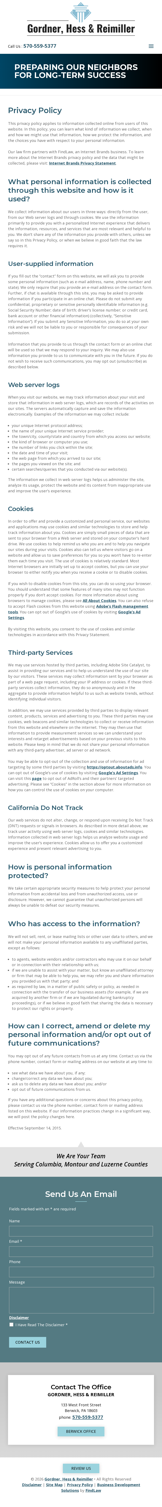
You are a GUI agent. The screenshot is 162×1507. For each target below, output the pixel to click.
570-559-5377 (39, 45)
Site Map (54, 1484)
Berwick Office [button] (81, 1431)
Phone (14, 1261)
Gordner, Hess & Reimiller (69, 1479)
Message (17, 1282)
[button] (151, 46)
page (37, 778)
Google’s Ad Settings (118, 772)
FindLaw (93, 1490)
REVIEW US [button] (81, 1468)
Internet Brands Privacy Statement (82, 163)
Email (15, 1241)
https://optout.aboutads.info (114, 767)
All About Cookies (99, 600)
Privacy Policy (80, 1484)
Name (14, 1220)
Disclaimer (19, 1317)
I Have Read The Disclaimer (41, 1325)
